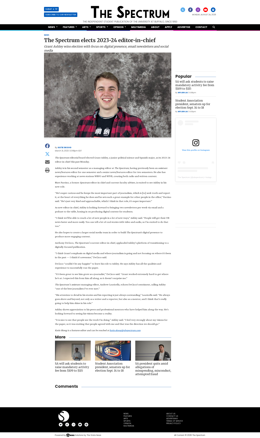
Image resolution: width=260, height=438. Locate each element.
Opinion (127, 423)
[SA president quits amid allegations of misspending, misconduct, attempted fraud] (153, 351)
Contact (201, 27)
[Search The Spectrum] (213, 27)
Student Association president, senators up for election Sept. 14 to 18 (112, 367)
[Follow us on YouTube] (206, 9)
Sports (126, 421)
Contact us (172, 416)
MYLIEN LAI (183, 92)
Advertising (172, 418)
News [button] (52, 27)
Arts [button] (85, 27)
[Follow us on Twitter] (183, 9)
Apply (168, 27)
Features (127, 416)
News (126, 413)
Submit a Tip (51, 9)
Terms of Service (174, 421)
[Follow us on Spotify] (213, 9)
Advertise (183, 27)
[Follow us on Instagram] (198, 9)
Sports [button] (101, 27)
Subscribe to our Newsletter (60, 14)
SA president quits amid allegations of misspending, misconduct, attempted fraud (153, 369)
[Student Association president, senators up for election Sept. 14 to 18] (113, 351)
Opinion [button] (118, 27)
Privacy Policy (173, 423)
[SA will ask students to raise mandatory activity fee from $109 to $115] (73, 351)
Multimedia (138, 27)
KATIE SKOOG (64, 147)
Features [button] (69, 27)
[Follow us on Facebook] (190, 9)
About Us (170, 413)
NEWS (46, 35)
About (155, 27)
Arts (125, 418)
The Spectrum (184, 177)
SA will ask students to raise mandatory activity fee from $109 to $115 (72, 367)
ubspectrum (198, 177)
